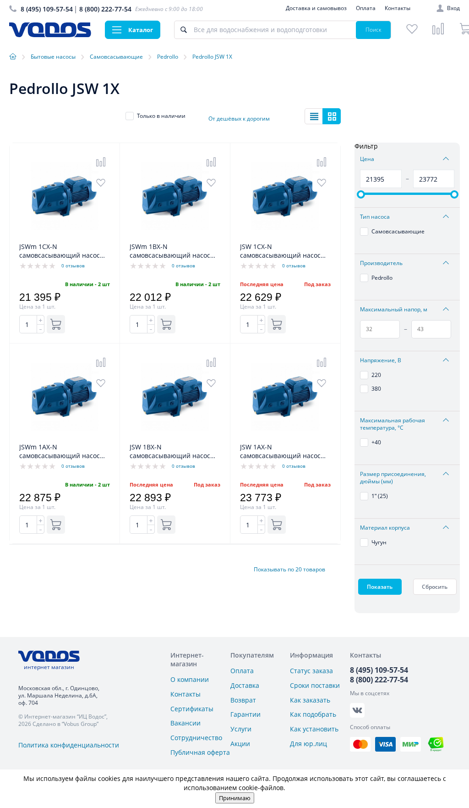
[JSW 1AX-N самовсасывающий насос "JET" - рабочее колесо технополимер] (285, 437)
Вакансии (185, 723)
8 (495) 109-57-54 (47, 9)
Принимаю (235, 798)
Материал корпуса (385, 527)
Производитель (381, 263)
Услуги (240, 729)
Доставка (244, 685)
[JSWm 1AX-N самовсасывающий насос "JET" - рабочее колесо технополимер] (64, 437)
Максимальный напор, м (393, 309)
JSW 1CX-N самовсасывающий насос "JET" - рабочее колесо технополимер (280, 251)
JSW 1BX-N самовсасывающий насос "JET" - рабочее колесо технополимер (170, 452)
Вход (453, 8)
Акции (240, 743)
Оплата (366, 8)
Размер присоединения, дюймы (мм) (393, 477)
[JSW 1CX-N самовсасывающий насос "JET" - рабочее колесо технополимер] (285, 237)
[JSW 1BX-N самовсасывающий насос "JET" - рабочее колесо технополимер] (175, 437)
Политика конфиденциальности (68, 745)
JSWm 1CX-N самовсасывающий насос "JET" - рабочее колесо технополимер (59, 251)
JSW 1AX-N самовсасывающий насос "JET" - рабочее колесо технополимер (280, 452)
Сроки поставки (315, 685)
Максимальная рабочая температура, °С (392, 424)
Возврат (243, 700)
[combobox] (245, 116)
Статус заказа (311, 670)
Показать (380, 587)
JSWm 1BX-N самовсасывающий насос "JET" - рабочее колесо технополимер (170, 251)
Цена (367, 159)
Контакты (397, 8)
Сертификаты (191, 708)
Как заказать (310, 700)
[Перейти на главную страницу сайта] (50, 34)
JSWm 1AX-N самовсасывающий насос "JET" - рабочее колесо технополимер (59, 452)
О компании (189, 679)
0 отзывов (73, 265)
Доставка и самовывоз (316, 8)
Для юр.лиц (308, 743)
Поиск (373, 29)
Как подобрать (313, 714)
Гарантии (245, 714)
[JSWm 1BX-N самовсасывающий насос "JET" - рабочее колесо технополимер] (175, 237)
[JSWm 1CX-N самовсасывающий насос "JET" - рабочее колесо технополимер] (64, 237)
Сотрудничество (196, 737)
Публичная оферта (200, 752)
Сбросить (434, 587)
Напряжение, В (380, 360)
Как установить (314, 729)
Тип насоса (375, 217)
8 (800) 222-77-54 (105, 9)
